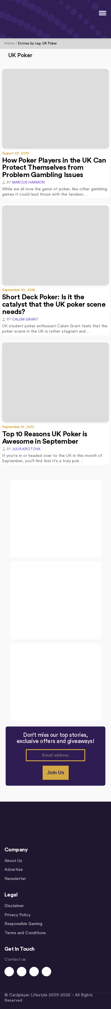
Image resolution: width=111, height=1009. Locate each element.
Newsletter (15, 879)
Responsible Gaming (23, 924)
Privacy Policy (17, 915)
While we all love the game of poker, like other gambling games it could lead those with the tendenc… (54, 191)
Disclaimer (14, 906)
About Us (13, 861)
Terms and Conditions (25, 933)
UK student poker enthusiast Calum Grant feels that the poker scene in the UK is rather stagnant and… (54, 328)
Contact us (15, 959)
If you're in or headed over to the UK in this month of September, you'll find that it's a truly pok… (52, 458)
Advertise (13, 870)
